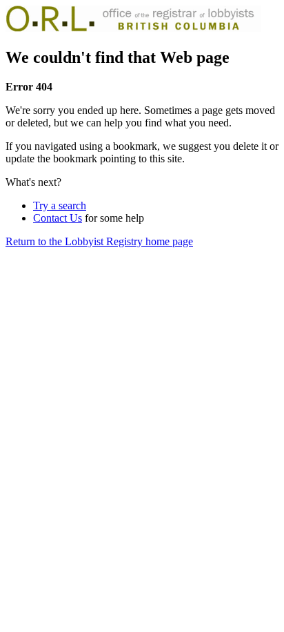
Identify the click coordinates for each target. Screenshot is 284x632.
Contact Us (57, 218)
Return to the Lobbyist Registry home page (99, 241)
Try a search (59, 205)
